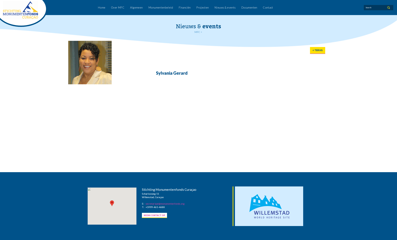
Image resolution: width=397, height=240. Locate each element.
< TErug (317, 50)
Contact (268, 7)
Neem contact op (154, 215)
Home (101, 7)
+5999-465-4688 (155, 207)
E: (143, 203)
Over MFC (117, 7)
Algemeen (136, 7)
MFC (197, 31)
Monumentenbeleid (160, 7)
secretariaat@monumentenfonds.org (165, 203)
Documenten (249, 7)
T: (143, 207)
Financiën (185, 7)
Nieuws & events (225, 7)
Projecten (202, 7)
